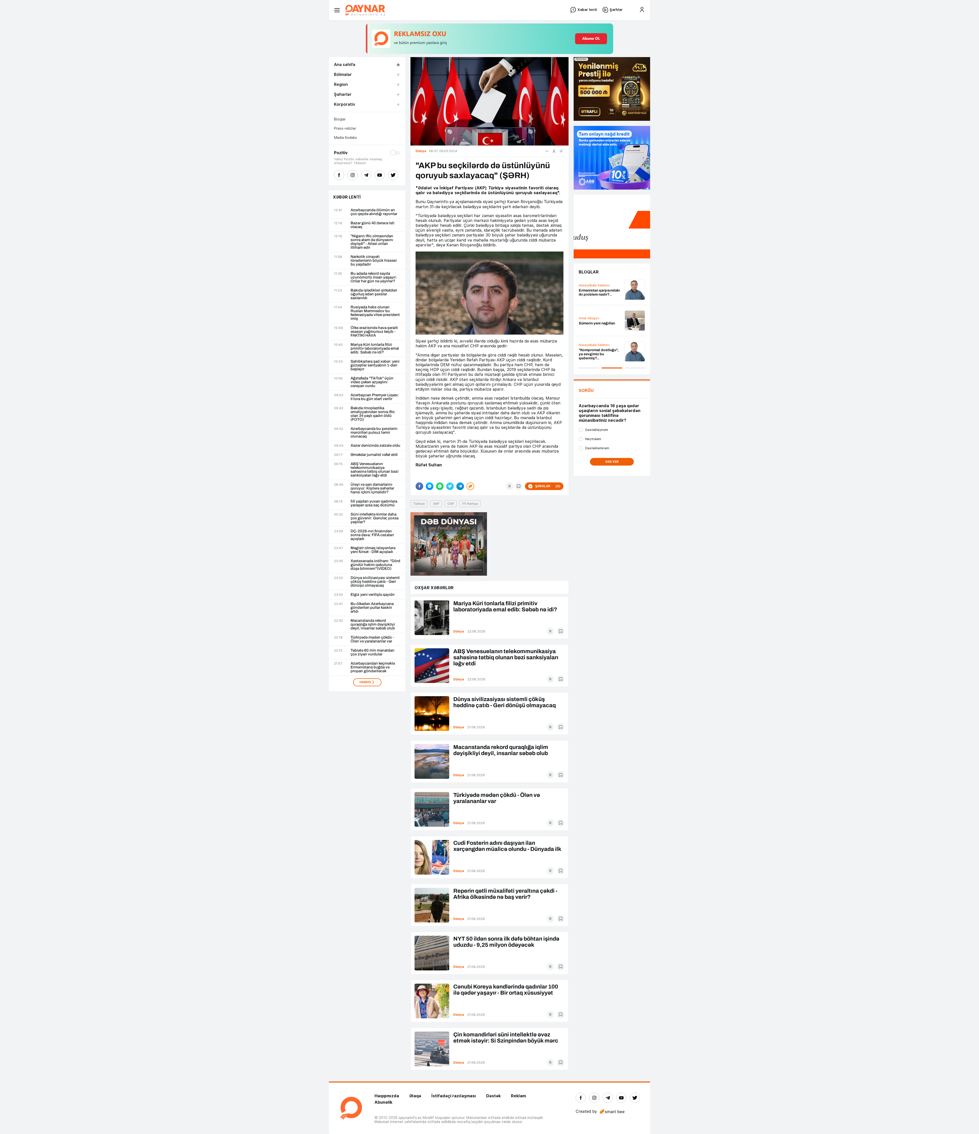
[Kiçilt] (547, 151)
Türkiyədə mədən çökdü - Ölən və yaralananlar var (372, 639)
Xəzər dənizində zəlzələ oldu (375, 445)
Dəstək (493, 1095)
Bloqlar (340, 119)
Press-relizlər (345, 128)
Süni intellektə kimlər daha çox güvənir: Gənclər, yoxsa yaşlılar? (374, 518)
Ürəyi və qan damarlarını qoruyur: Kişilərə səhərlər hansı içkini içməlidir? (372, 488)
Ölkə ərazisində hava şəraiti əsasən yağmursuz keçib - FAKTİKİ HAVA (374, 331)
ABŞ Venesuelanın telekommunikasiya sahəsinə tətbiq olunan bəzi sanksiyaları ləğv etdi (374, 469)
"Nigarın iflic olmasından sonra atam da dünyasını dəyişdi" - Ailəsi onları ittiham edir (372, 241)
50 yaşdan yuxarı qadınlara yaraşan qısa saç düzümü (374, 503)
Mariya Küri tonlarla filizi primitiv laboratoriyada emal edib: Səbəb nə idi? (375, 348)
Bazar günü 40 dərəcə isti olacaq (372, 225)
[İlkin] (554, 151)
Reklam (518, 1095)
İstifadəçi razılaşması (453, 1095)
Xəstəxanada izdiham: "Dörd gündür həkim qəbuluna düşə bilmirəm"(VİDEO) (375, 565)
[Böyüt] (561, 151)
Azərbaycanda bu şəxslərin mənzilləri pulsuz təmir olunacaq (374, 432)
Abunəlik (383, 1102)
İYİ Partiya (470, 504)
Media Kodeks (345, 138)
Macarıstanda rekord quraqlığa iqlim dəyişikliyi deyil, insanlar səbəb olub (373, 624)
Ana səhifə (344, 64)
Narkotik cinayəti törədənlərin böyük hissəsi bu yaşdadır (374, 260)
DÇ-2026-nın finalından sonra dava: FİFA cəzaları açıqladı (372, 535)
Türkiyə (419, 504)
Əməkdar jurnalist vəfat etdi (374, 455)
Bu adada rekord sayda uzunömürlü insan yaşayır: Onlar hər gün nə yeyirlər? (374, 277)
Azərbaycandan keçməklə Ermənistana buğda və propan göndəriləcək (373, 667)
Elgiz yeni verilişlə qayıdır (373, 595)
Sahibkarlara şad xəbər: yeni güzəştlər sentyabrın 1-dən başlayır (375, 365)
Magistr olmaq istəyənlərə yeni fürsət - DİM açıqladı (373, 550)
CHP (450, 504)
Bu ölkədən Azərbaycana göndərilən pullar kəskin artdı (372, 607)
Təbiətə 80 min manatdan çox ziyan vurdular (372, 652)
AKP (436, 504)
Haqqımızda (387, 1095)
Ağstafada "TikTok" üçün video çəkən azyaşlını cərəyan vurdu (372, 382)
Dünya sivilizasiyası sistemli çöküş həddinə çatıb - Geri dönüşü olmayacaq (375, 581)
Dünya (458, 631)
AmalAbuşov (589, 318)
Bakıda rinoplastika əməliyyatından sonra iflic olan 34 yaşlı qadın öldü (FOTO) (373, 413)
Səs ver (612, 462)
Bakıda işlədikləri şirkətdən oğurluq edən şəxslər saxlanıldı (374, 294)
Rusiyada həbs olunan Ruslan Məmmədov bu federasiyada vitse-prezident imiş (375, 313)
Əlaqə (415, 1095)
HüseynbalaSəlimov (594, 285)
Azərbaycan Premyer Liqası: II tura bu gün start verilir (375, 397)
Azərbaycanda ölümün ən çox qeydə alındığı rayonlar (374, 212)
